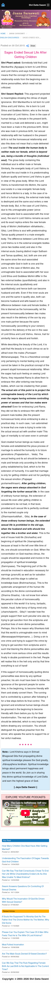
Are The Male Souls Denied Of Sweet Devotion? (24, 953)
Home (3, 33)
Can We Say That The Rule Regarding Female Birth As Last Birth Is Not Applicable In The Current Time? (25, 966)
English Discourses (9, 37)
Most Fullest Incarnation (13, 944)
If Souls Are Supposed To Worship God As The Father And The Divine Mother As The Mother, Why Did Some (25, 919)
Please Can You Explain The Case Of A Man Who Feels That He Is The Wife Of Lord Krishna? (25, 934)
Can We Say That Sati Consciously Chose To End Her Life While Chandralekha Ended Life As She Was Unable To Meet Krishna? (25, 874)
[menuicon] (48, 5)
